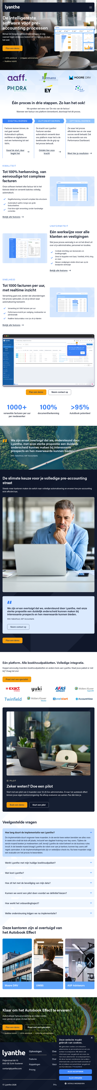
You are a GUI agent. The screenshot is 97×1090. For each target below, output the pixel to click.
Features (33, 1059)
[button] (92, 447)
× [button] (92, 1038)
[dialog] (75, 1061)
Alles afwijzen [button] (75, 1078)
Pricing (32, 1069)
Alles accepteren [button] (75, 1072)
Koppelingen (34, 1064)
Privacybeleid (77, 1067)
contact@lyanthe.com (12, 1068)
